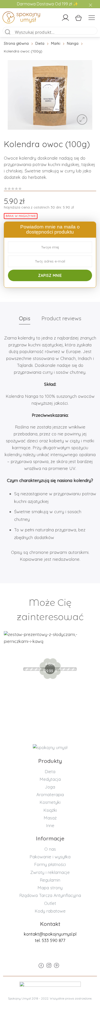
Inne (50, 825)
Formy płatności (50, 864)
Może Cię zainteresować (50, 609)
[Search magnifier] (8, 32)
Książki (50, 810)
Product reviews (61, 318)
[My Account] (65, 18)
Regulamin (50, 880)
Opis (24, 318)
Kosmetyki (50, 802)
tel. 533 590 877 (50, 940)
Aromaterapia (50, 794)
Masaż (50, 817)
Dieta (39, 43)
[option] (50, 94)
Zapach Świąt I (50, 652)
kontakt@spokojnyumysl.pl (50, 934)
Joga (50, 786)
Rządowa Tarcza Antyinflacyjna (50, 895)
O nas (50, 849)
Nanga (72, 43)
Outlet (50, 903)
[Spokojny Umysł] (14, 18)
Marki (55, 43)
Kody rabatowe (50, 911)
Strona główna (16, 43)
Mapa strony (50, 887)
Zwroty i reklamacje (50, 872)
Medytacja (50, 779)
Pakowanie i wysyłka (50, 856)
